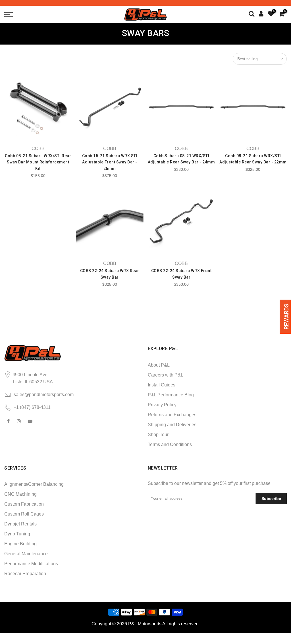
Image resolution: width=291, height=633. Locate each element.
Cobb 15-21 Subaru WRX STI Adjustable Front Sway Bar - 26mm (110, 162)
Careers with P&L (165, 375)
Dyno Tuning (17, 533)
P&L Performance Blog (171, 394)
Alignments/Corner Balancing (34, 484)
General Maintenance (26, 553)
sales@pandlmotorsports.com (44, 394)
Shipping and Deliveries (172, 424)
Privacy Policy (162, 404)
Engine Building (20, 543)
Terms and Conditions (170, 444)
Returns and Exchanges (172, 414)
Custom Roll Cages (24, 514)
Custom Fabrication (24, 504)
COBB (38, 148)
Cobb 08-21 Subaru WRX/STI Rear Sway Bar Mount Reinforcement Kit (38, 162)
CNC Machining (20, 494)
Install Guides (161, 384)
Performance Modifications (31, 563)
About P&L (159, 365)
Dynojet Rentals (20, 523)
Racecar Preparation (25, 573)
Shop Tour (158, 434)
